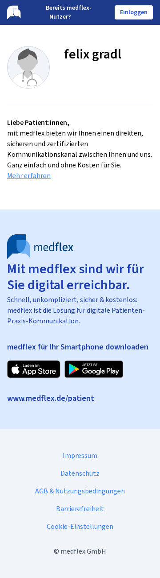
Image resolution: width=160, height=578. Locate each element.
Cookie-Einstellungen (80, 526)
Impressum (80, 455)
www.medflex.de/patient (50, 398)
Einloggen (134, 12)
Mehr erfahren (29, 175)
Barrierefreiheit (80, 508)
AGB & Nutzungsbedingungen (80, 491)
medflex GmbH (83, 551)
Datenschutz (80, 473)
